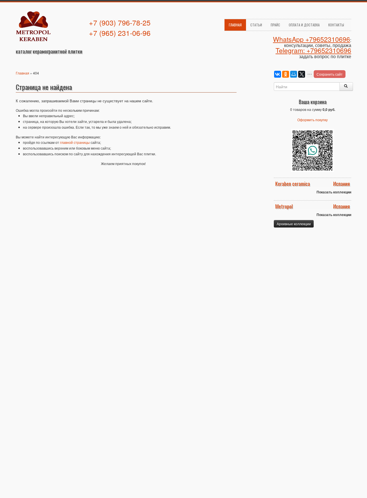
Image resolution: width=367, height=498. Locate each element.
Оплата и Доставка (304, 24)
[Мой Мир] (293, 74)
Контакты (336, 24)
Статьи (256, 24)
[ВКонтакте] (277, 74)
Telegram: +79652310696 (313, 50)
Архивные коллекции (294, 223)
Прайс (275, 24)
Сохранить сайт (330, 74)
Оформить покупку (312, 119)
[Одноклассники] (285, 74)
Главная (235, 24)
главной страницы (75, 142)
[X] (301, 74)
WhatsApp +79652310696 (311, 39)
